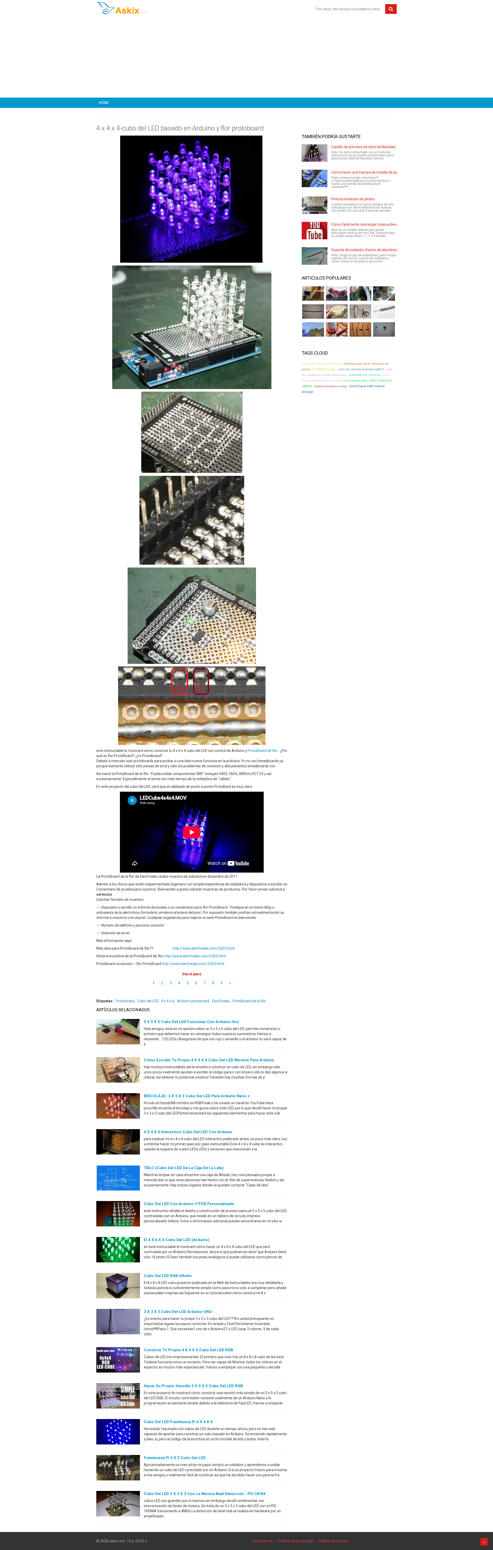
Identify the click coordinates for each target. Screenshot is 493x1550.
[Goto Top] (484, 1541)
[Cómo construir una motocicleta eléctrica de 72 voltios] (336, 293)
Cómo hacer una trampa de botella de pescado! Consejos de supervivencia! (391, 172)
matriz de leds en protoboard (322, 363)
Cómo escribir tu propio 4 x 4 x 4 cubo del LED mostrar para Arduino (209, 1060)
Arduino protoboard (193, 1001)
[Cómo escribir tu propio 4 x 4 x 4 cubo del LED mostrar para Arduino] (118, 1071)
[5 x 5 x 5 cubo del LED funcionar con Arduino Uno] (118, 1033)
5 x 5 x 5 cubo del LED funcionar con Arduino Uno (191, 1021)
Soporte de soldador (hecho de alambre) (364, 250)
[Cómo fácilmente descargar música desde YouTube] (314, 230)
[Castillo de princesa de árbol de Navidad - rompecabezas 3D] (314, 153)
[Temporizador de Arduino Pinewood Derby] (313, 293)
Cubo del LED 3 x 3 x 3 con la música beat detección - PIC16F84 (205, 1493)
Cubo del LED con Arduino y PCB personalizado (189, 1204)
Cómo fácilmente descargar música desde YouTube (373, 224)
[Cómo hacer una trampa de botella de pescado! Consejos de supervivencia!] (314, 178)
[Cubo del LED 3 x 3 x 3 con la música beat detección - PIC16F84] (118, 1505)
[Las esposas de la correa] (313, 311)
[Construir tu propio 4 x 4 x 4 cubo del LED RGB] (118, 1361)
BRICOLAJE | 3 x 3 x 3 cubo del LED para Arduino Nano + (197, 1096)
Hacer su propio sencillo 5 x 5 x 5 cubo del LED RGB (193, 1386)
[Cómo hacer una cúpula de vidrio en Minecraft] (313, 329)
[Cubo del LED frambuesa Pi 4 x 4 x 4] (118, 1433)
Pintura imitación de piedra (353, 199)
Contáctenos (262, 1541)
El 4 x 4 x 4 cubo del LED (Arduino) (177, 1239)
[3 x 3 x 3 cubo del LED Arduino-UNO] (118, 1323)
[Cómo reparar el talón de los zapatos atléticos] (360, 293)
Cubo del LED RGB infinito (168, 1275)
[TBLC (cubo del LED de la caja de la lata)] (118, 1179)
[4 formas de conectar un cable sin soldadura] (360, 329)
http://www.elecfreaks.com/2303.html (193, 964)
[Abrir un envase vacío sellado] (336, 311)
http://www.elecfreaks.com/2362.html (195, 956)
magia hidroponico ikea (330, 386)
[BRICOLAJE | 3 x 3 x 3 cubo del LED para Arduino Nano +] (118, 1107)
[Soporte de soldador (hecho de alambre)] (314, 256)
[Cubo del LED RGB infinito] (118, 1287)
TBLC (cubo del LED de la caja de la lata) (184, 1168)
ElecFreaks (221, 1001)
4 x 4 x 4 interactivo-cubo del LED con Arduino (188, 1132)
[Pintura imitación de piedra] (314, 205)
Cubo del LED (147, 1001)
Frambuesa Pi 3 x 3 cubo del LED (175, 1458)
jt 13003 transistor (324, 369)
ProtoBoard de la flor (249, 1001)
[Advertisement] (246, 58)
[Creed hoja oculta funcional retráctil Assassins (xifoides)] (384, 311)
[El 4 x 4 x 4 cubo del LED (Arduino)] (118, 1251)
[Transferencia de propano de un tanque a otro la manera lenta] (384, 293)
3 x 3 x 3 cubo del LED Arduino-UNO (178, 1311)
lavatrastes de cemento (365, 375)
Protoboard (125, 1001)
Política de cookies (333, 1541)
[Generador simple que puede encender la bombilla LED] (384, 329)
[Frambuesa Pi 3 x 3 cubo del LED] (118, 1469)
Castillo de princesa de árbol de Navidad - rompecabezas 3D (379, 147)
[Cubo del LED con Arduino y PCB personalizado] (118, 1215)
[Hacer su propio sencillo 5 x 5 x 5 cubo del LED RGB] (118, 1397)
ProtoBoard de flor (263, 751)
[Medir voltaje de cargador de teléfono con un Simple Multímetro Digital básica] (336, 329)
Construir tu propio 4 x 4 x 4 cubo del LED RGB (188, 1350)
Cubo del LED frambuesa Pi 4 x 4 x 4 (178, 1422)
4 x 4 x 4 (167, 1001)
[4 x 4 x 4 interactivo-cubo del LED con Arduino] (118, 1143)
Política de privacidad (296, 1541)
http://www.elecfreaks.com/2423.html (204, 948)
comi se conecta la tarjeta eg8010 (361, 369)
